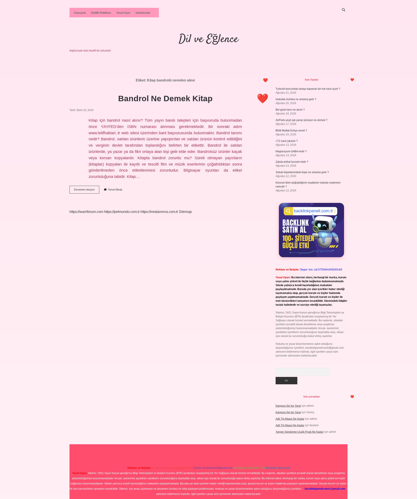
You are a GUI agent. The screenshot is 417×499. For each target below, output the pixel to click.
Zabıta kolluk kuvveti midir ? (292, 161)
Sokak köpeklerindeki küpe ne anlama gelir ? (302, 172)
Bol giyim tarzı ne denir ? (290, 109)
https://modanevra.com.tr (159, 212)
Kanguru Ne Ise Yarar (288, 405)
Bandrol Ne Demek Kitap (165, 98)
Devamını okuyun (86, 191)
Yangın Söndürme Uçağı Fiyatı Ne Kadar (299, 431)
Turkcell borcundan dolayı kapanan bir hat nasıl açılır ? (308, 88)
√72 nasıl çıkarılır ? (287, 141)
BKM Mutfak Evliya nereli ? (291, 130)
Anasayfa (80, 12)
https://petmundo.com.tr (122, 212)
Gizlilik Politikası (101, 12)
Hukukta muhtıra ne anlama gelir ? (296, 99)
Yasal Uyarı (123, 12)
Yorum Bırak (115, 189)
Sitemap (185, 212)
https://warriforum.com (86, 212)
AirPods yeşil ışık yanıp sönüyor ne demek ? (302, 120)
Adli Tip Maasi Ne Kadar (290, 418)
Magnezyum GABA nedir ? (291, 151)
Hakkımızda (143, 12)
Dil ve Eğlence (208, 39)
